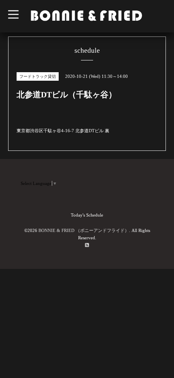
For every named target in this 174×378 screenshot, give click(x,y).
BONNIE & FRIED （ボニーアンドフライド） (83, 230)
